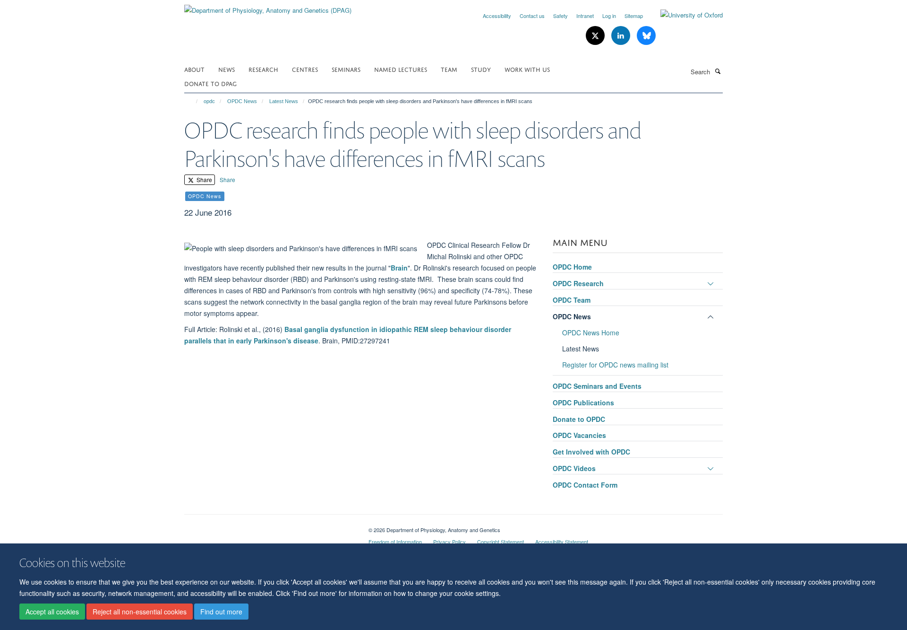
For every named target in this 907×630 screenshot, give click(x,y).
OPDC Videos (574, 468)
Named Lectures (400, 68)
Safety (560, 15)
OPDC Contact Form (585, 485)
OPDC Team (571, 300)
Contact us (532, 15)
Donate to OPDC (579, 419)
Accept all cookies (52, 611)
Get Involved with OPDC (591, 451)
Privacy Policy (449, 541)
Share (203, 179)
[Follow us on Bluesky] (646, 35)
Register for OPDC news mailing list (615, 364)
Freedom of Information (395, 541)
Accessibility (497, 15)
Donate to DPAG (210, 83)
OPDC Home (572, 266)
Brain (399, 267)
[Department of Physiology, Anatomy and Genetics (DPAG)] (267, 6)
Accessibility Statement (561, 541)
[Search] (717, 71)
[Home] (192, 101)
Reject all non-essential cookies (140, 611)
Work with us (527, 68)
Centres (305, 68)
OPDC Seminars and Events (597, 386)
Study (481, 68)
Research (263, 68)
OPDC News (242, 101)
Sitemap (634, 15)
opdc (209, 101)
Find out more (221, 611)
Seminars (346, 68)
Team (449, 68)
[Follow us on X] (596, 35)
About (194, 68)
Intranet (585, 15)
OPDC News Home (590, 332)
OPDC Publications (583, 402)
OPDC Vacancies (579, 435)
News (226, 68)
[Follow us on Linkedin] (621, 35)
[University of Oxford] (684, 15)
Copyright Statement (500, 541)
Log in (609, 15)
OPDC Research (578, 283)
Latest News (283, 101)
